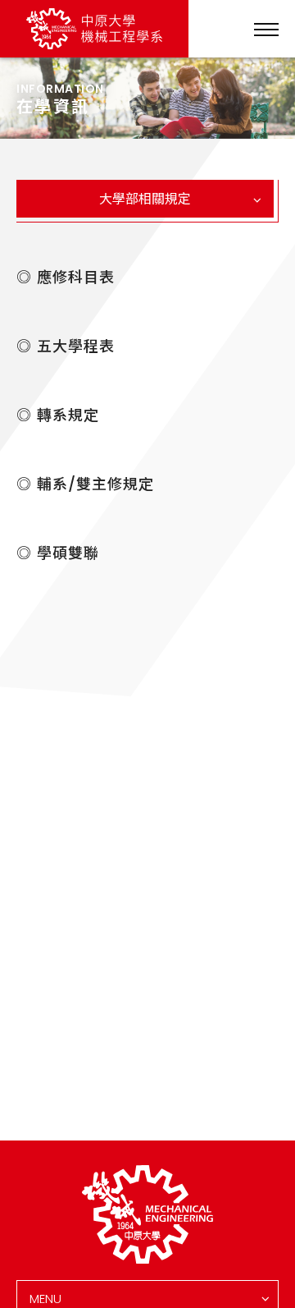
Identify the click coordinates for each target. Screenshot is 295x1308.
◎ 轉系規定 (57, 415)
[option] (147, 98)
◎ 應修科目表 (65, 277)
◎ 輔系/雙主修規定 (85, 484)
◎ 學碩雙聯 (57, 553)
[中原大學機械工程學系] (147, 1214)
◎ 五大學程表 (65, 346)
